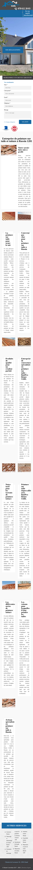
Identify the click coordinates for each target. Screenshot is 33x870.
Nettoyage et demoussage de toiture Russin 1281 (9, 841)
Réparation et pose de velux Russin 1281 (25, 848)
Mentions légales (26, 867)
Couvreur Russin (8, 833)
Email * (6, 97)
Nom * (5, 84)
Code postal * (7, 90)
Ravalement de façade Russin (17, 844)
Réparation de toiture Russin (17, 850)
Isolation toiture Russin (25, 833)
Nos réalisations (13, 50)
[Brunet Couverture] (10, 4)
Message (6, 110)
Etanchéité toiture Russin (25, 840)
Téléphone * (7, 103)
